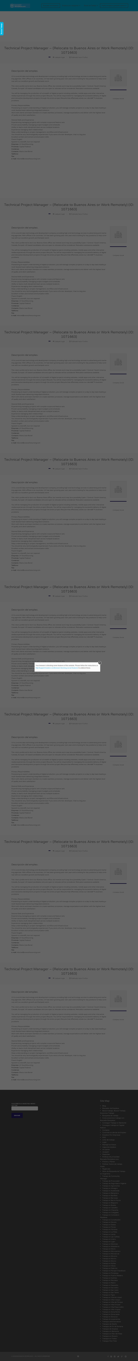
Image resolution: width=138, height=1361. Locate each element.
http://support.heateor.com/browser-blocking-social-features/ (57, 668)
